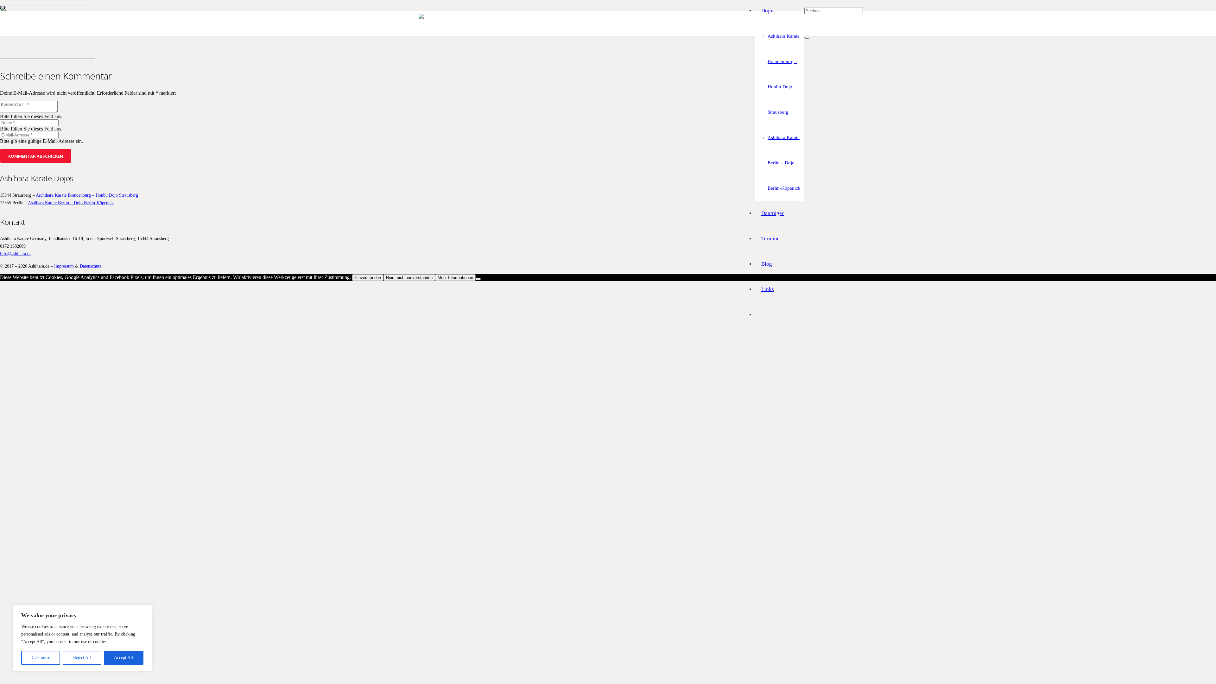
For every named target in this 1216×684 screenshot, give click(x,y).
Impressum (64, 266)
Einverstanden (368, 277)
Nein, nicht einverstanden (409, 277)
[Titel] (580, 335)
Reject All (82, 657)
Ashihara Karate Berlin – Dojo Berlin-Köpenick (71, 202)
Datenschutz (90, 266)
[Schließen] (806, 38)
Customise (41, 657)
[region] (82, 638)
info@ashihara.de (15, 253)
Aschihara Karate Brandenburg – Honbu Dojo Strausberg (87, 195)
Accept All (123, 657)
